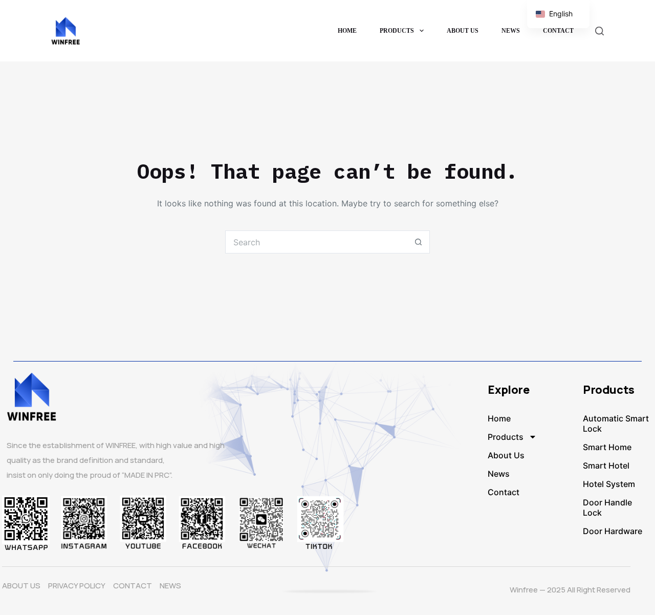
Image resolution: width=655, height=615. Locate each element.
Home (347, 30)
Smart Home (607, 447)
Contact (558, 30)
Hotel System (609, 484)
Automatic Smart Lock (616, 423)
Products (397, 30)
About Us (462, 30)
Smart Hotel (606, 465)
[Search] (599, 31)
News (510, 30)
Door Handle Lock (607, 507)
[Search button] (418, 241)
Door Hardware (612, 531)
